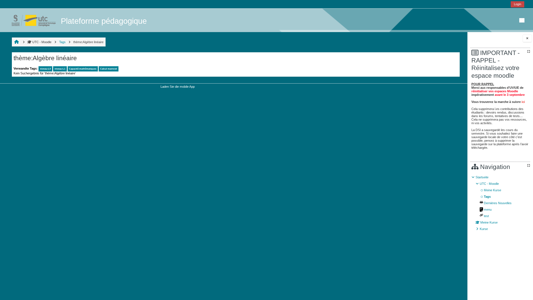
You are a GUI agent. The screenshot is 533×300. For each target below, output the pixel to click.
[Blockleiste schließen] (527, 38)
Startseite (482, 177)
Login (517, 4)
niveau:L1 (60, 69)
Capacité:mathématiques (82, 69)
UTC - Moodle (41, 42)
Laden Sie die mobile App (178, 86)
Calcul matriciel (108, 69)
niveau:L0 (45, 69)
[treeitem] (500, 203)
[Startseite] (31, 20)
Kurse (484, 229)
